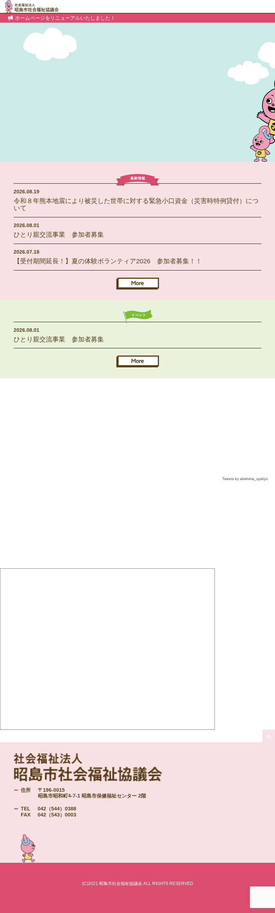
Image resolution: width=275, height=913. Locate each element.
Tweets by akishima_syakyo (245, 479)
